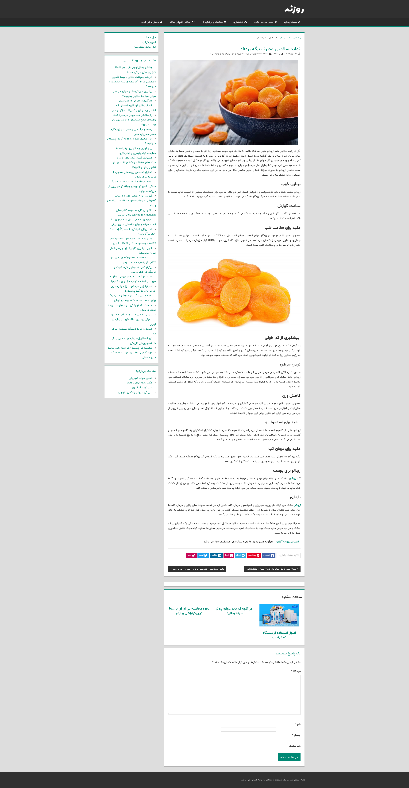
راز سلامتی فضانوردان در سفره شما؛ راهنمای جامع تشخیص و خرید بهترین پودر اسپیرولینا (134, 120)
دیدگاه (296, 671)
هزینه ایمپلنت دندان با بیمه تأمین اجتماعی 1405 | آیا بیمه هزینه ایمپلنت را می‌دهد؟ (132, 82)
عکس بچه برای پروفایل (139, 383)
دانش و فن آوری (150, 22)
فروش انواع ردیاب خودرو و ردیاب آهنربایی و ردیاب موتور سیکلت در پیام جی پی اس (131, 200)
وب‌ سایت (295, 746)
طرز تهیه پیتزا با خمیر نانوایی (135, 392)
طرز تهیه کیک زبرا (141, 388)
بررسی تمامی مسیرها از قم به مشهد (131, 315)
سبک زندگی (290, 22)
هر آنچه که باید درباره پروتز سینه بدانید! (234, 610)
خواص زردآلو (229, 54)
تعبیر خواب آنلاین (264, 22)
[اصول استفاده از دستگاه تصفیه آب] (279, 626)
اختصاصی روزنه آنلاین (288, 542)
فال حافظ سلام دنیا (145, 47)
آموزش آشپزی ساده (180, 22)
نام (298, 724)
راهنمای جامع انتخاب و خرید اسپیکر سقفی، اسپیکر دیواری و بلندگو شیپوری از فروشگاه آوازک (132, 186)
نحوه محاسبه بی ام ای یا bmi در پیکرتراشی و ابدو (189, 610)
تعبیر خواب (149, 42)
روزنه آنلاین (297, 38)
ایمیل (296, 735)
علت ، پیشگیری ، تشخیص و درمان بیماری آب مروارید (198, 569)
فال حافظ (150, 37)
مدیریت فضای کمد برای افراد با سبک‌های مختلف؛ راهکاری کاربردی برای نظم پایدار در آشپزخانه (134, 162)
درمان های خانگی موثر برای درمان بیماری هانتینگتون (271, 569)
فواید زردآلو (213, 54)
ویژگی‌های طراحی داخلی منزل (135, 101)
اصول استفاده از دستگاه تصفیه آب (279, 635)
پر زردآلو (238, 54)
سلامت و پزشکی (214, 22)
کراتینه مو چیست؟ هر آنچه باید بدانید (130, 348)
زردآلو (222, 54)
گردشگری (238, 22)
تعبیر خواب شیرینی (140, 378)
